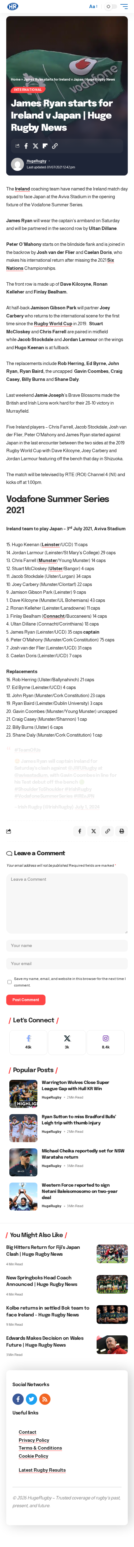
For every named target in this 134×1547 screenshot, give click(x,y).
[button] (81, 7)
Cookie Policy (33, 1456)
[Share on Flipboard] (45, 146)
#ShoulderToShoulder (39, 789)
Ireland (22, 188)
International (28, 89)
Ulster (56, 568)
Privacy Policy (34, 1440)
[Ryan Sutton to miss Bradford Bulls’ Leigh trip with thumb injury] (23, 1128)
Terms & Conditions (40, 1448)
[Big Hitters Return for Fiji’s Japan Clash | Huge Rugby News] (112, 1254)
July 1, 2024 (87, 807)
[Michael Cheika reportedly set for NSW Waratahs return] (23, 1162)
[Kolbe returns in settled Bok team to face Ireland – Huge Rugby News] (112, 1314)
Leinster (51, 544)
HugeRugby (36, 161)
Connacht (54, 616)
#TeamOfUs (27, 750)
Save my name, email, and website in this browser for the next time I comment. (70, 982)
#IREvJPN (84, 796)
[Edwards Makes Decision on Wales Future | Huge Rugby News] (112, 1344)
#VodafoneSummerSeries (43, 796)
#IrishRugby (78, 789)
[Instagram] (106, 1042)
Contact (27, 1432)
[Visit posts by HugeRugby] (17, 164)
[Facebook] (28, 1042)
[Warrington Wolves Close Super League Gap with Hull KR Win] (23, 1094)
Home (16, 79)
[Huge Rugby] (12, 6)
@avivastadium (30, 775)
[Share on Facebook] (26, 146)
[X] (67, 1042)
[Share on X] (35, 146)
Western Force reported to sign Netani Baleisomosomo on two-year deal (79, 1191)
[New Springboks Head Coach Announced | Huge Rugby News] (112, 1284)
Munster (48, 560)
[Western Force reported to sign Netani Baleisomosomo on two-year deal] (23, 1197)
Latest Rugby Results (42, 1470)
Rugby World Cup (53, 323)
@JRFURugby (82, 768)
